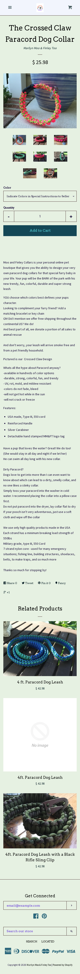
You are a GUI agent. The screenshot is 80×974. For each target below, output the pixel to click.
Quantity (8, 207)
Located (47, 941)
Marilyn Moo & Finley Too (40, 48)
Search (31, 941)
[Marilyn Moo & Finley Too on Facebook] (36, 917)
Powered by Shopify (62, 964)
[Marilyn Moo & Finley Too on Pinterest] (44, 917)
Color (7, 187)
